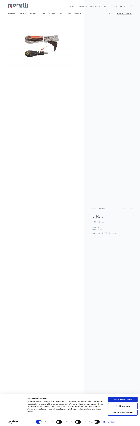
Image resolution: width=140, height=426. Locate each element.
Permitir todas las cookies (123, 399)
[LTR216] (99, 233)
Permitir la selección (123, 406)
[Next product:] (130, 209)
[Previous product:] (124, 209)
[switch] (59, 422)
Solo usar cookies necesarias (122, 412)
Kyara (94, 208)
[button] (124, 13)
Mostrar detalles (109, 422)
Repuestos (102, 208)
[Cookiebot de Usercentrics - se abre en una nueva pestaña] (13, 422)
